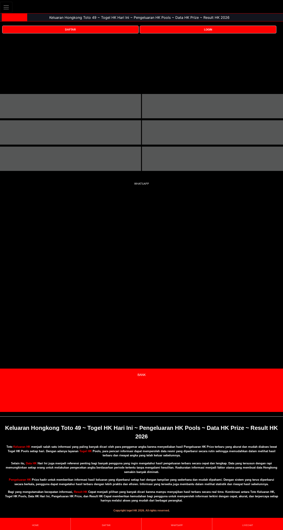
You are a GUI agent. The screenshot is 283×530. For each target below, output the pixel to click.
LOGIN (208, 29)
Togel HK (85, 451)
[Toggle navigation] (6, 7)
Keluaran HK (21, 446)
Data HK (31, 463)
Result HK (80, 492)
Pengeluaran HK (20, 479)
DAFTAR (70, 29)
